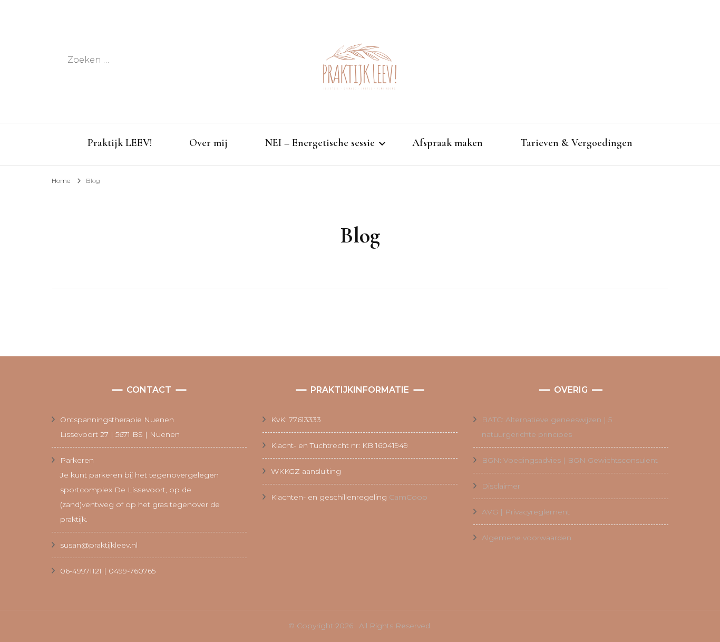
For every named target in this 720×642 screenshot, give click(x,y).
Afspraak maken (447, 143)
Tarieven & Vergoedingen (576, 143)
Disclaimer (501, 486)
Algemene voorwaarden (526, 537)
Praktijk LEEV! (119, 143)
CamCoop (408, 497)
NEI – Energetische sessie (320, 143)
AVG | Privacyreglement (526, 512)
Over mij (208, 143)
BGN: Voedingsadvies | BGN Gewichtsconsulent (570, 460)
